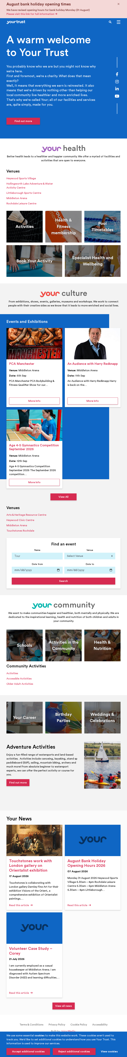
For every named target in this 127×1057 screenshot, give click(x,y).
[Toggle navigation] (118, 22)
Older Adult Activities (19, 684)
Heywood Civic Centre (20, 520)
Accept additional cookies (28, 1051)
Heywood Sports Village (21, 178)
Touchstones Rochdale (20, 530)
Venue (89, 550)
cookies (39, 1035)
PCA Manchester (21, 363)
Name (37, 550)
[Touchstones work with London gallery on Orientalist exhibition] (34, 840)
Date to (90, 564)
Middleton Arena (16, 198)
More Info (44, 400)
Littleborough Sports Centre (23, 193)
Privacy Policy (57, 1024)
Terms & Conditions (31, 1024)
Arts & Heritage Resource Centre (26, 515)
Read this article (19, 905)
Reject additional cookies (74, 1051)
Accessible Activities (19, 678)
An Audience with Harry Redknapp (92, 363)
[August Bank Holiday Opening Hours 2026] (93, 840)
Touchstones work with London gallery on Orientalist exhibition (30, 866)
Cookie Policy (78, 1024)
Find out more (23, 121)
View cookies (109, 1051)
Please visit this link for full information (30, 14)
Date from (37, 564)
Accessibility (99, 1024)
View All (63, 497)
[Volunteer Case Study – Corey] (34, 928)
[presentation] (34, 343)
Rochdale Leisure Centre (21, 203)
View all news (63, 1006)
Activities (12, 673)
